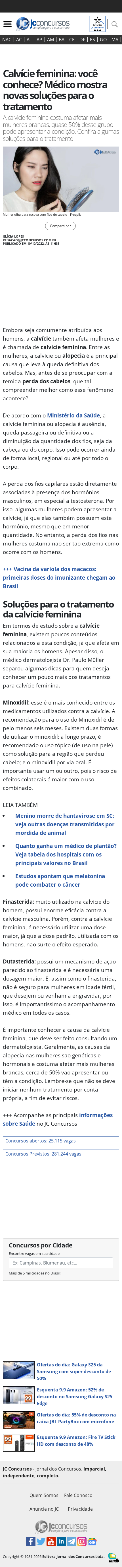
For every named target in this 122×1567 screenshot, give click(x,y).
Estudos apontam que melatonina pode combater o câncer (60, 880)
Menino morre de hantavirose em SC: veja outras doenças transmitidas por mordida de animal (65, 824)
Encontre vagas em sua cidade (34, 1253)
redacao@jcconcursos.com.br (29, 240)
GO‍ (103, 39)
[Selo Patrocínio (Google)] (97, 23)
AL (29, 39)
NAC (6, 39)
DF (82, 39)
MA (115, 39)
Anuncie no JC (44, 1509)
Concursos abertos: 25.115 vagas (40, 1141)
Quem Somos (44, 1495)
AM (50, 39)
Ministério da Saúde (73, 415)
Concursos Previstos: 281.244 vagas (43, 1154)
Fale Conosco (78, 1495)
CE (72, 39)
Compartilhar (60, 225)
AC (19, 39)
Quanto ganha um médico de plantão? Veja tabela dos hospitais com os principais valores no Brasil (66, 854)
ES (92, 39)
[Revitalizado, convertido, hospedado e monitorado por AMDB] (113, 1557)
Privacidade (80, 1509)
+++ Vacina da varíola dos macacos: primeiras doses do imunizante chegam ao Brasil (59, 577)
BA (61, 39)
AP (39, 39)
